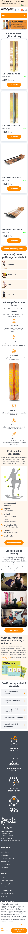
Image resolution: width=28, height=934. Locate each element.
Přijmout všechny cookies (18, 930)
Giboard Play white (11, 73)
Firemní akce (5, 864)
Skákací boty (5, 855)
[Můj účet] (18, 10)
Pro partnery (19, 1)
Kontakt (17, 3)
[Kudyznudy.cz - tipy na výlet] (10, 841)
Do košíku (14, 85)
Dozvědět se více (14, 543)
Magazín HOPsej (6, 887)
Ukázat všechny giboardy (14, 248)
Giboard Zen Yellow (11, 125)
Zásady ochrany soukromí (20, 924)
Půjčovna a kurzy (7, 1)
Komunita (4, 3)
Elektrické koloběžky (7, 858)
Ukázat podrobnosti (4, 929)
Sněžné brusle (5, 852)
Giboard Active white (12, 229)
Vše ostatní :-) (5, 868)
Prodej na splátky (6, 884)
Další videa (14, 630)
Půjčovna (6, 847)
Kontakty (4, 896)
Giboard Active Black (12, 177)
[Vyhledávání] (15, 10)
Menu (4, 15)
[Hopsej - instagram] (11, 828)
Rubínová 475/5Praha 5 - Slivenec (7, 834)
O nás (11, 3)
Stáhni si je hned (6, 658)
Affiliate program (6, 890)
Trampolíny (5, 861)
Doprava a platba (7, 881)
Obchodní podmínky (8, 893)
